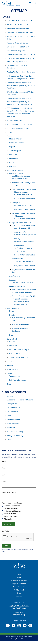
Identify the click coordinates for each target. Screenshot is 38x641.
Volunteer (13, 346)
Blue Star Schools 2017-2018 (18, 47)
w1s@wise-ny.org (19, 615)
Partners (12, 167)
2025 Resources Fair (22, 228)
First (3, 468)
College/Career (13, 404)
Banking (10, 396)
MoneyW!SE (17, 203)
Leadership (13, 159)
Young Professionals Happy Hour (20, 32)
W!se (19, 565)
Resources (11, 428)
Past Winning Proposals (16, 51)
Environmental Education (12, 511)
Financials (13, 155)
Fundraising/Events (10, 516)
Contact (10, 361)
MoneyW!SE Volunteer (23, 205)
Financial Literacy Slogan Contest (20, 20)
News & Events (13, 308)
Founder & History (16, 143)
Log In (9, 373)
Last (3, 475)
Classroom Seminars (11, 508)
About (9, 136)
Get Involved (12, 339)
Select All (8, 524)
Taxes (9, 440)
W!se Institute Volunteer (23, 262)
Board (11, 163)
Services (12, 280)
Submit (7, 545)
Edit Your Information (17, 380)
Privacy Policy (12, 369)
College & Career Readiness (20, 223)
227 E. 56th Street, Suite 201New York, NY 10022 (19, 607)
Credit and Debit (13, 408)
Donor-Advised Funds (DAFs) (18, 128)
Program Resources (17, 287)
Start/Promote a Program (19, 350)
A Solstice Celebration (20, 324)
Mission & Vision (15, 139)
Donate (12, 342)
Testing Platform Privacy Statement (21, 72)
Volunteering (8, 519)
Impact (12, 147)
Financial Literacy (16, 173)
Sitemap (10, 365)
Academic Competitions (12, 506)
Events (12, 315)
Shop (9, 384)
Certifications (14, 276)
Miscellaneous (12, 412)
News (11, 311)
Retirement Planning (15, 432)
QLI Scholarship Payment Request (20, 124)
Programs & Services (15, 171)
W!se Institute (17, 259)
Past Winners (19, 245)
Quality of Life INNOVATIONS (23, 225)
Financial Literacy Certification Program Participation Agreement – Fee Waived (21, 85)
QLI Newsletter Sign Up (16, 120)
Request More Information (24, 199)
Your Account (14, 376)
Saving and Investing (15, 436)
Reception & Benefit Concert (18, 24)
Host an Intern (14, 354)
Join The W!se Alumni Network (21, 358)
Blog (11, 335)
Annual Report (15, 151)
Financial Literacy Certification (24, 189)
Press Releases (13, 424)
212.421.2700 (19, 612)
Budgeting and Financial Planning (20, 400)
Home (9, 132)
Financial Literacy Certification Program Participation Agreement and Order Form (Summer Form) (20, 101)
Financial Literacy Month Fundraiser (21, 55)
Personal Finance (13, 420)
